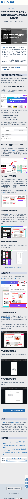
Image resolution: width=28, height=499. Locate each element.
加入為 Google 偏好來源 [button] (14, 488)
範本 (14, 92)
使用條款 (11, 493)
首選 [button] (26, 486)
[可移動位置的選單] (26, 476)
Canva (3, 47)
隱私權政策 (16, 493)
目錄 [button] (26, 480)
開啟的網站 (7, 317)
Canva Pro (23, 152)
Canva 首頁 (8, 90)
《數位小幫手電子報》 (11, 267)
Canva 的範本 (11, 150)
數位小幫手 (9, 2)
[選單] (26, 2)
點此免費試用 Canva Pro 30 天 (13, 410)
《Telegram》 (21, 267)
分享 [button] (26, 483)
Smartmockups (15, 422)
